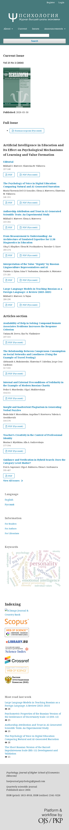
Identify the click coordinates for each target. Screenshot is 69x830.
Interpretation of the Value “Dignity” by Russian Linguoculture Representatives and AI (31, 266)
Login (61, 2)
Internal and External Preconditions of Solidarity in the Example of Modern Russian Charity (33, 384)
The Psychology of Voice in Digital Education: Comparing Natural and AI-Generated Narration (31, 185)
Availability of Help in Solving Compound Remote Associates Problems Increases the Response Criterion (32, 326)
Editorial (8, 161)
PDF (10, 174)
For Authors (11, 528)
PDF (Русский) (30, 174)
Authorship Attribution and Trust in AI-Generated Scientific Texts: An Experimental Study (32, 213)
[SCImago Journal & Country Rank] (34, 613)
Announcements (54, 28)
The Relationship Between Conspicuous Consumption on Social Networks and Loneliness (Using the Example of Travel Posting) (34, 354)
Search (34, 41)
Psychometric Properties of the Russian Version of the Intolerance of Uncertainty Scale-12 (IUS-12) (33, 715)
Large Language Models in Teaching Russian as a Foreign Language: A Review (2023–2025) (32, 290)
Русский (9, 504)
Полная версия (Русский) (28, 130)
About (7, 28)
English (9, 499)
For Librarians (12, 533)
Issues (35, 28)
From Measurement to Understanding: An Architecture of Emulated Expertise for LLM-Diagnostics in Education (29, 239)
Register (51, 2)
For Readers (11, 523)
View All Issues (11, 480)
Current (22, 28)
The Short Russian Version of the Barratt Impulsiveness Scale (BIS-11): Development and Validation (31, 750)
